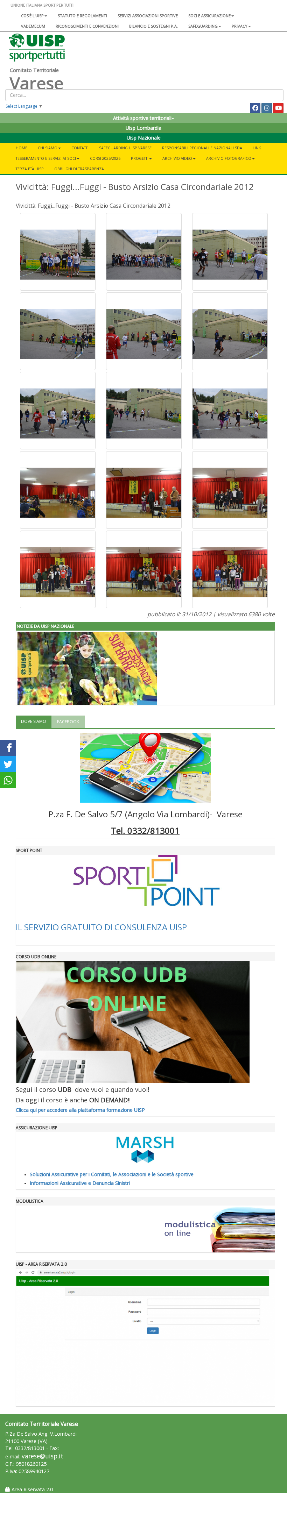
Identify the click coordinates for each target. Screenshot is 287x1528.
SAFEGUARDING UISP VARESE (125, 147)
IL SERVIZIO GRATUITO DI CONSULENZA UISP (101, 927)
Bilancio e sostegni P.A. (153, 26)
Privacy (239, 26)
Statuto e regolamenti (82, 15)
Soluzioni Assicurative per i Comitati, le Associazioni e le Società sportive (112, 1174)
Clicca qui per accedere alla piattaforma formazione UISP (80, 1110)
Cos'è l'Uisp (32, 15)
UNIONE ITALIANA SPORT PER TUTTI (42, 5)
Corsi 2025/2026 (105, 158)
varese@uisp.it (42, 1456)
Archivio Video (177, 158)
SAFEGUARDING (203, 26)
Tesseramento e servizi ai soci (46, 158)
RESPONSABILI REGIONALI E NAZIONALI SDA (202, 147)
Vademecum (33, 26)
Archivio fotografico (228, 158)
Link (257, 147)
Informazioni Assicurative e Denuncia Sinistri (80, 1183)
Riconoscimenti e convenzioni (87, 26)
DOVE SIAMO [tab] (33, 721)
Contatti (80, 147)
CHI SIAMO (47, 147)
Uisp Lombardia (143, 128)
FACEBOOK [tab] (68, 722)
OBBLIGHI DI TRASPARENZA (79, 168)
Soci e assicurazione (209, 15)
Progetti (139, 158)
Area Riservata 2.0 (31, 1489)
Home (21, 147)
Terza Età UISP (30, 168)
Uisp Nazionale (144, 137)
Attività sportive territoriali (142, 118)
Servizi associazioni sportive (148, 15)
